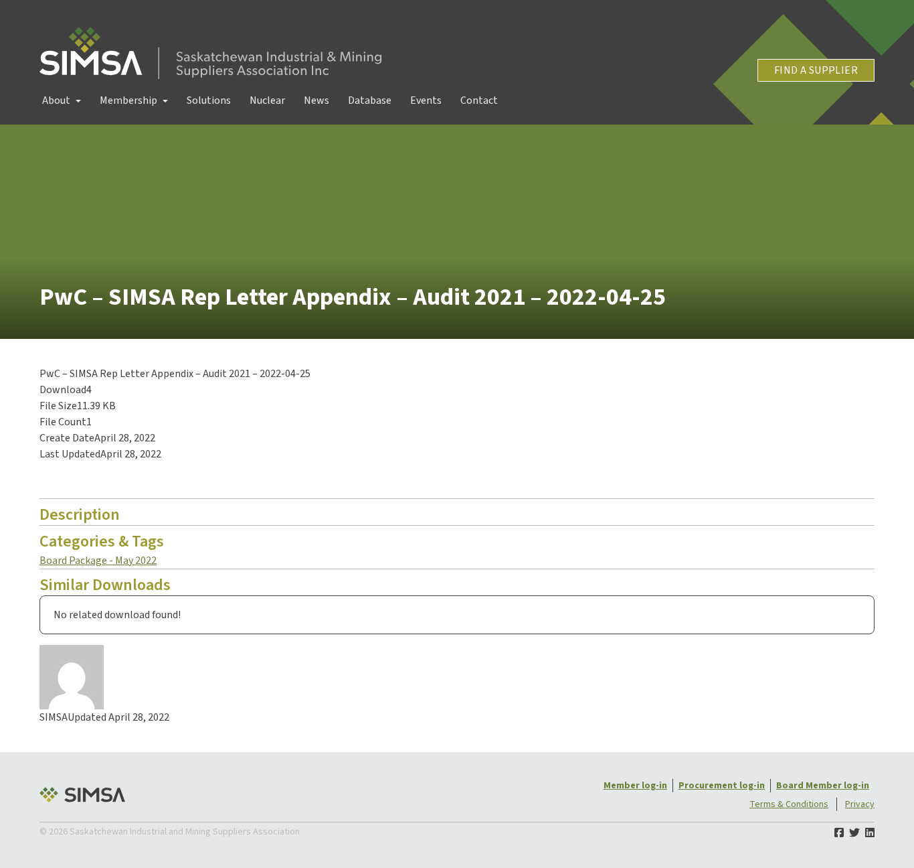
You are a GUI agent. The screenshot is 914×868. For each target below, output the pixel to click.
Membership (128, 100)
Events (426, 100)
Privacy (860, 804)
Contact (479, 100)
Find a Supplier (816, 70)
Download (74, 480)
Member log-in (635, 785)
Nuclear (267, 100)
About (56, 100)
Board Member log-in (822, 785)
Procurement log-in (721, 785)
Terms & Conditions (788, 804)
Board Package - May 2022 (98, 560)
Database (369, 100)
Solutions (209, 100)
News (316, 100)
